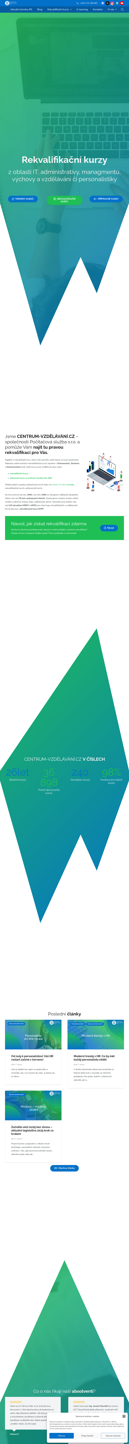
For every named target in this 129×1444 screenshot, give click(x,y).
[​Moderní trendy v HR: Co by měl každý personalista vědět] (96, 1021)
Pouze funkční (87, 1436)
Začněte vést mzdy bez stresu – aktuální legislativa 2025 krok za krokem (32, 1130)
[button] (124, 1416)
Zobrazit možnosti (113, 1436)
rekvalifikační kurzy (19, 473)
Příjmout (61, 1436)
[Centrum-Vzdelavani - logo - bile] (11, 3)
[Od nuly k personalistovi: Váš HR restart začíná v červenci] (33, 1021)
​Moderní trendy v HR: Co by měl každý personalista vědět (94, 1057)
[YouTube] (122, 3)
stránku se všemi (62, 484)
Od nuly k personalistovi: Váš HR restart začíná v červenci (32, 1057)
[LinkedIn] (117, 3)
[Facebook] (103, 3)
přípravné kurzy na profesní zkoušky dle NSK (31, 478)
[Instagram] (112, 3)
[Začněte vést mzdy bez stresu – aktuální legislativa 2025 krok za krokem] (33, 1092)
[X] (107, 3)
